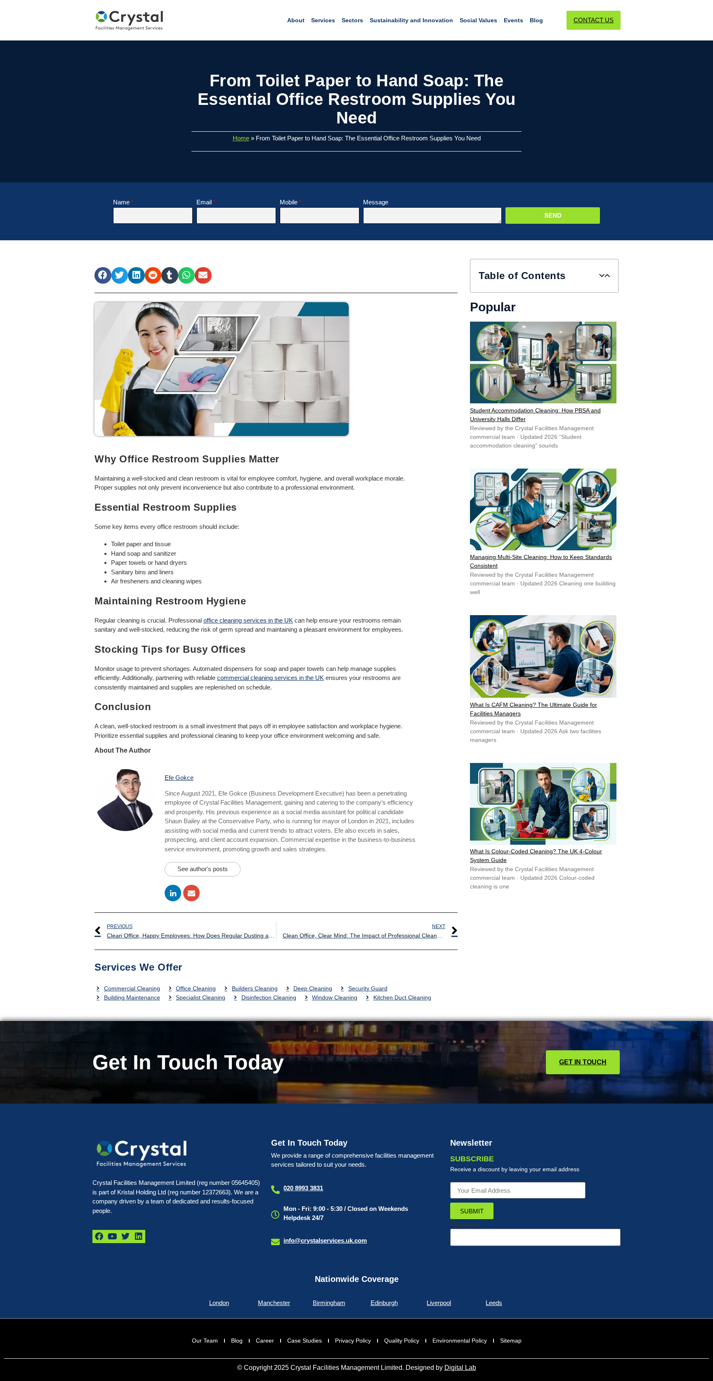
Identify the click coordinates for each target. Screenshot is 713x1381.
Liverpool (439, 1302)
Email (204, 202)
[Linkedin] (138, 1236)
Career (265, 1340)
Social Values (478, 20)
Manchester (274, 1302)
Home (241, 138)
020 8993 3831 (303, 1187)
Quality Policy (401, 1340)
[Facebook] (99, 1236)
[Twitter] (125, 1236)
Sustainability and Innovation (411, 20)
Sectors (352, 20)
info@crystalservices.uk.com (325, 1240)
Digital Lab (460, 1367)
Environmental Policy (459, 1340)
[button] (102, 275)
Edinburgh (384, 1302)
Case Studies (304, 1340)
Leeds (494, 1302)
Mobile (288, 202)
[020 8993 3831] (275, 1189)
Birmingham (329, 1302)
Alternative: (465, 1224)
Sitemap (511, 1340)
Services (323, 20)
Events (513, 20)
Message (375, 202)
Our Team (205, 1340)
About (296, 20)
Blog (536, 20)
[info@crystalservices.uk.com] (275, 1242)
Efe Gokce (179, 777)
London (219, 1302)
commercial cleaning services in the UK (270, 677)
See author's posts (202, 868)
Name (121, 202)
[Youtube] (112, 1236)
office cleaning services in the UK (248, 620)
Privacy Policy (353, 1340)
